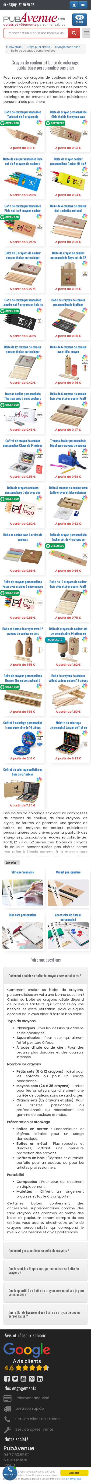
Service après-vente (34, 1429)
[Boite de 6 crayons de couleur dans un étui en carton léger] (22, 273)
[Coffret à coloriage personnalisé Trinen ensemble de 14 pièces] (22, 743)
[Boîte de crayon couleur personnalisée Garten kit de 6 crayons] (68, 179)
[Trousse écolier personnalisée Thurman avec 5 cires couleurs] (22, 414)
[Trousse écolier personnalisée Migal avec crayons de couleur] (68, 461)
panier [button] (79, 19)
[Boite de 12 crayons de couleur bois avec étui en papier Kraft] (68, 602)
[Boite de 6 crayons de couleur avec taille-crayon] (68, 367)
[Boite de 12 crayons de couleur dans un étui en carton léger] (22, 367)
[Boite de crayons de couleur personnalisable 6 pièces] (68, 320)
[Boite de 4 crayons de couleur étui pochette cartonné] (68, 226)
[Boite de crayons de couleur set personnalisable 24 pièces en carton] (68, 649)
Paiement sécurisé (32, 1398)
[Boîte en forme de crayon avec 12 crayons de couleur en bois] (22, 649)
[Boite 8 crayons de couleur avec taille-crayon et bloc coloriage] (68, 508)
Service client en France (37, 1419)
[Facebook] (7, 1378)
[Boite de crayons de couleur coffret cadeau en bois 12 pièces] (68, 696)
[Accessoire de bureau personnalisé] (68, 935)
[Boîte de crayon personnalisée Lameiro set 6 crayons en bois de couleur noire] (22, 320)
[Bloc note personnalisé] (22, 935)
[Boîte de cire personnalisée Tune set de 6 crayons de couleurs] (22, 179)
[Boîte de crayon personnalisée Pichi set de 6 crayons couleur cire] (22, 226)
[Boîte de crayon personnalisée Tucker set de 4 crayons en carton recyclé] (68, 555)
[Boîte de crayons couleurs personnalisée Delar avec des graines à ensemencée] (22, 508)
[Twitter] (15, 1378)
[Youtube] (23, 1378)
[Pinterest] (31, 1378)
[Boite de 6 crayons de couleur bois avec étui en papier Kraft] (68, 414)
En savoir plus (73, 1478)
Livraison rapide (29, 1408)
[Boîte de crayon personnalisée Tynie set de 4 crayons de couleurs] (22, 132)
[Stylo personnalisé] (22, 893)
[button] (74, 5)
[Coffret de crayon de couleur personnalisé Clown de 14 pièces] (22, 461)
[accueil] (34, 19)
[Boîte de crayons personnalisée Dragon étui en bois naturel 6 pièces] (22, 696)
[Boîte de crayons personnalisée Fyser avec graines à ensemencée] (22, 602)
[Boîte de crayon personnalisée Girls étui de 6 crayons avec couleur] (68, 132)
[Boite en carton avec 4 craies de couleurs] (22, 555)
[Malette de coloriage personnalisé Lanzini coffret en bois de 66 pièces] (68, 743)
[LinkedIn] (39, 1378)
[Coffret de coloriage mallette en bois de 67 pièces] (22, 790)
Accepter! (74, 1472)
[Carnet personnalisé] (68, 893)
